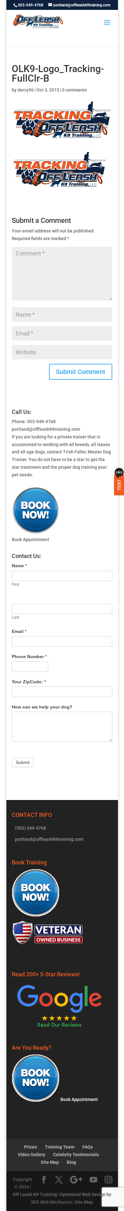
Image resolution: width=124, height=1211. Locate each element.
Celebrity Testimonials (76, 1154)
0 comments (74, 89)
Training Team (59, 1146)
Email (19, 631)
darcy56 (25, 89)
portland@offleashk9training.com (46, 429)
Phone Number (29, 656)
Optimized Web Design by (85, 1194)
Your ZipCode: (29, 681)
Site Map (50, 1162)
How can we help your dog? (42, 706)
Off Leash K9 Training (35, 1194)
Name (19, 565)
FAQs (87, 1146)
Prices (30, 1146)
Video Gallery (31, 1154)
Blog (71, 1162)
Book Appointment (78, 1099)
